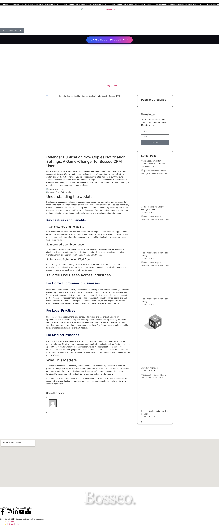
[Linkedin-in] (15, 512)
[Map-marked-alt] (28, 512)
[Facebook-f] (3, 512)
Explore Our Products (108, 40)
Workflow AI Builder (149, 368)
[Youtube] (22, 512)
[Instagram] (9, 512)
